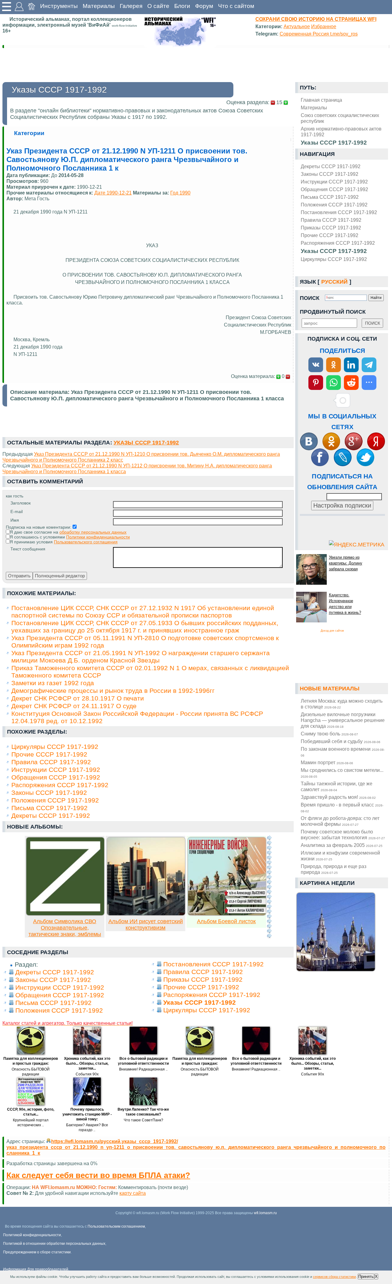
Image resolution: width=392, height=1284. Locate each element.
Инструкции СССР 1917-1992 (334, 181)
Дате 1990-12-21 (113, 192)
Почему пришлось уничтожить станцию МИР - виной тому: (87, 1114)
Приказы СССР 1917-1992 (331, 227)
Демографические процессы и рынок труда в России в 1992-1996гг (113, 690)
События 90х (87, 1074)
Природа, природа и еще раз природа (333, 869)
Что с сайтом (236, 6)
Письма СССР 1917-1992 (330, 197)
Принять (366, 1276)
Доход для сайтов (332, 630)
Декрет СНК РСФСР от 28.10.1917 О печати (77, 698)
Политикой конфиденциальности (32, 1235)
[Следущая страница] (269, 886)
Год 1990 (180, 192)
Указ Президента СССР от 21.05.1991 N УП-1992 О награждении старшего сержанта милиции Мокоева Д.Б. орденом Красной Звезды (140, 656)
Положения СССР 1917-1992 (334, 204)
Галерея (131, 6)
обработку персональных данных (92, 532)
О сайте (158, 6)
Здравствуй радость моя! (338, 797)
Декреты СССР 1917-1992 (330, 166)
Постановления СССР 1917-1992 (339, 212)
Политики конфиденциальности (98, 536)
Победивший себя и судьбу (340, 741)
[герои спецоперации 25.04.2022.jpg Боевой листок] (226, 914)
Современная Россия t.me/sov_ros (319, 33)
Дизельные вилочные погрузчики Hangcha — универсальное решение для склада (343, 720)
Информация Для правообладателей (35, 1269)
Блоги (182, 6)
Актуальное (297, 26)
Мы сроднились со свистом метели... (342, 772)
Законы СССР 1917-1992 (329, 174)
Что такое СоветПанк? (143, 1120)
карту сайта (132, 1193)
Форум (204, 6)
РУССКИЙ (334, 282)
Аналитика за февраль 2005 (342, 845)
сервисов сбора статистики (334, 1276)
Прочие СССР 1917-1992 (329, 235)
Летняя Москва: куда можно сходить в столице (342, 703)
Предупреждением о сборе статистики (37, 1252)
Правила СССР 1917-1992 (331, 220)
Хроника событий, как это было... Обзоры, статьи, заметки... (87, 1063)
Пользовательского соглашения (86, 541)
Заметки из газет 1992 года (52, 682)
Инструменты (59, 6)
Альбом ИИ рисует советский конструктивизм (145, 924)
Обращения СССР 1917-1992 (334, 189)
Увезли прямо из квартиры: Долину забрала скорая (345, 563)
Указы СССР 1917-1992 (334, 251)
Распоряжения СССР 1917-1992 (338, 243)
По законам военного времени (343, 751)
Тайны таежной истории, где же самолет (336, 786)
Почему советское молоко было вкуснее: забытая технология (343, 834)
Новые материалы (330, 688)
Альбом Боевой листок (226, 921)
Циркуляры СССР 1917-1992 (334, 259)
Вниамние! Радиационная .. (143, 1069)
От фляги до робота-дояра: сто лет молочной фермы (340, 821)
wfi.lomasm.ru (265, 1213)
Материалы (99, 6)
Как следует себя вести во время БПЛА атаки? (98, 1175)
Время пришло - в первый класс (342, 807)
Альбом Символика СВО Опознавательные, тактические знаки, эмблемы (64, 927)
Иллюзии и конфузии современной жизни (340, 855)
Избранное (323, 26)
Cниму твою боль (329, 733)
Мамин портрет (327, 762)
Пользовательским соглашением (116, 1226)
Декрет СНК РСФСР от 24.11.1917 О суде (74, 705)
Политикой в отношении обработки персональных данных (54, 1243)
